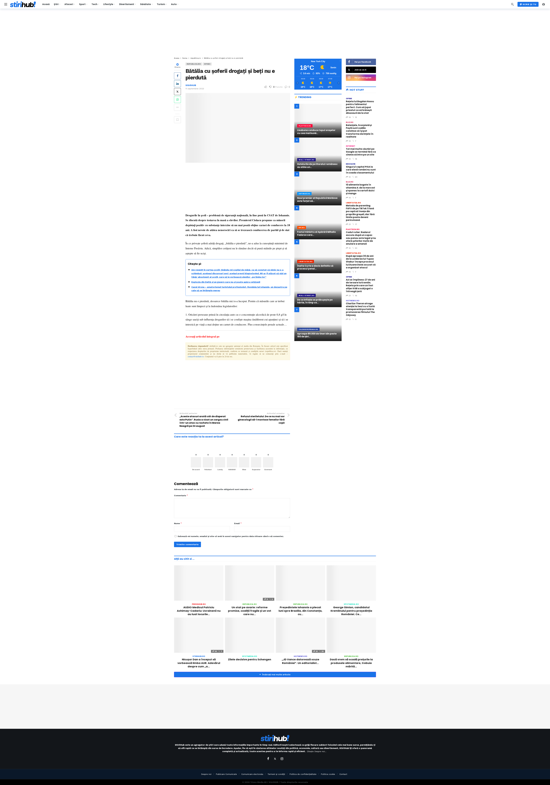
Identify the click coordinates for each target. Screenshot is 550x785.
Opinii (207, 64)
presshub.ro (199, 604)
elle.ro (349, 122)
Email (238, 523)
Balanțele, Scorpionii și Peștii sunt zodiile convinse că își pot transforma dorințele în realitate (359, 131)
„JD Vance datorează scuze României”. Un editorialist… (300, 661)
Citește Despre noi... (316, 751)
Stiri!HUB (190, 85)
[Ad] (317, 368)
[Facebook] (268, 758)
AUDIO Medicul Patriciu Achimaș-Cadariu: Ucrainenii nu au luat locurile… (199, 611)
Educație (350, 164)
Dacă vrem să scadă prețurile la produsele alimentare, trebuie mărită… (351, 663)
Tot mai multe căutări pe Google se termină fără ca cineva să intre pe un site (361, 151)
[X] (275, 758)
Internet (350, 146)
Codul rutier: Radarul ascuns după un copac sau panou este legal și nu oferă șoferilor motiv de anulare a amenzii (361, 238)
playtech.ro (353, 229)
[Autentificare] (543, 4)
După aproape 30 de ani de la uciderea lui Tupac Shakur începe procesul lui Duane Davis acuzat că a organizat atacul (361, 261)
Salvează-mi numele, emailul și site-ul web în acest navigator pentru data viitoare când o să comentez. (231, 536)
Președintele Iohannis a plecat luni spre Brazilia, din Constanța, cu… (300, 611)
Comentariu (181, 495)
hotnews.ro (352, 300)
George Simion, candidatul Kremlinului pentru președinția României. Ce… (351, 611)
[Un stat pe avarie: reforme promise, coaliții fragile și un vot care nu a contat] (249, 583)
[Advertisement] (275, 33)
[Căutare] (512, 4)
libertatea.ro (353, 202)
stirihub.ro (198, 656)
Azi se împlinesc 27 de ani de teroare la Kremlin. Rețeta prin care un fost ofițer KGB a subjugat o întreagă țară (360, 285)
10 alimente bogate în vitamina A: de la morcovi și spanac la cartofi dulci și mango (360, 189)
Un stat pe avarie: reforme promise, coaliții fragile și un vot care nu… (249, 611)
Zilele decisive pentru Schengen (249, 659)
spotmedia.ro (351, 604)
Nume (178, 523)
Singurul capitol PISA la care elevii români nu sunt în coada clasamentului (361, 169)
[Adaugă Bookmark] (177, 119)
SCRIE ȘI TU (529, 4)
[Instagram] (282, 758)
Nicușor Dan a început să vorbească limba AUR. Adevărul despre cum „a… (198, 663)
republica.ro (194, 64)
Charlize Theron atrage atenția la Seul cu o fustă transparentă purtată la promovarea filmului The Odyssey (360, 309)
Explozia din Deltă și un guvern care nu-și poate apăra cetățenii (225, 282)
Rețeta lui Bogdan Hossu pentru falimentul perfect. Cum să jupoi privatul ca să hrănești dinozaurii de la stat (360, 107)
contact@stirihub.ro (196, 356)
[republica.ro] (286, 65)
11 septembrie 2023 (194, 88)
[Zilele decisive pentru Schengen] (249, 635)
